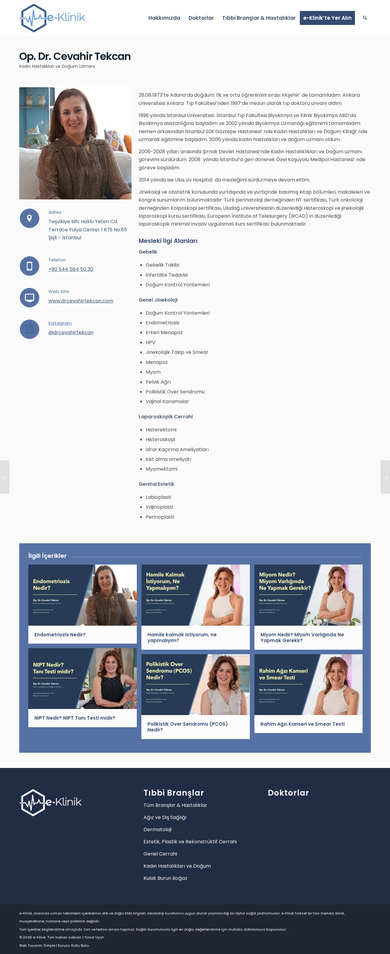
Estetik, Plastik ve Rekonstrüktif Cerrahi (190, 841)
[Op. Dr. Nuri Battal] (385, 477)
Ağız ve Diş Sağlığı (165, 817)
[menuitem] (164, 18)
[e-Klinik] (52, 18)
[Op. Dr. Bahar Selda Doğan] (4, 477)
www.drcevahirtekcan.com (80, 300)
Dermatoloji (158, 829)
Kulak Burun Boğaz (165, 878)
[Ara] (365, 18)
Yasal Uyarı (94, 937)
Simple (49, 945)
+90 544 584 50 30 (70, 269)
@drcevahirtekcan (71, 332)
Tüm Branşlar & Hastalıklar (175, 805)
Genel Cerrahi (160, 853)
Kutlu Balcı (80, 945)
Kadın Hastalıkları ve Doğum (177, 865)
